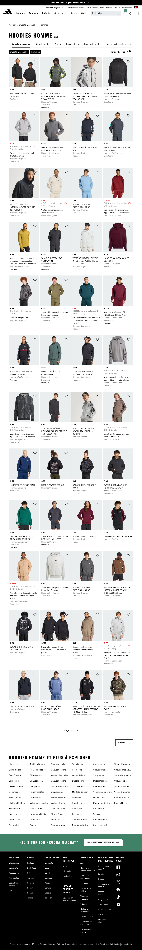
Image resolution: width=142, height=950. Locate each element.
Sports (73, 13)
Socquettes (35, 786)
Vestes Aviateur (16, 786)
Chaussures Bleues (36, 775)
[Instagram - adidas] (124, 875)
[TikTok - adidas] (124, 897)
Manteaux (13, 764)
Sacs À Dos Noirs (59, 786)
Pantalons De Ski (38, 814)
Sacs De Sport (15, 798)
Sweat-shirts (15, 814)
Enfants (46, 13)
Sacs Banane (15, 775)
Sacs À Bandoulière (36, 825)
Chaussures (60, 13)
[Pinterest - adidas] (124, 890)
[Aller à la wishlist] (130, 13)
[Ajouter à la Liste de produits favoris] (35, 62)
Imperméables (37, 792)
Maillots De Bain (17, 803)
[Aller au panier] (137, 13)
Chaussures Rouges (36, 820)
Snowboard (14, 809)
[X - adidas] (124, 882)
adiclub (117, 8)
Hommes (20, 13)
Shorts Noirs (57, 814)
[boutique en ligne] (7, 12)
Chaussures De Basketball (58, 809)
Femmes (33, 13)
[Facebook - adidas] (124, 867)
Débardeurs (15, 792)
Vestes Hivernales (59, 775)
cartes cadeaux (92, 8)
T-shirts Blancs (37, 764)
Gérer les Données (39, 944)
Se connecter (127, 8)
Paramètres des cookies (20, 944)
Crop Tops (14, 781)
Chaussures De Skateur (58, 770)
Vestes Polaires (58, 798)
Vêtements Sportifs (39, 803)
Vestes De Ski (36, 809)
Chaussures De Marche (58, 781)
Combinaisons (16, 770)
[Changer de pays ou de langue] (136, 8)
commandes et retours (76, 8)
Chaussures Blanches (36, 798)
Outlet (84, 13)
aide (63, 8)
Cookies (51, 944)
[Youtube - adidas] (124, 905)
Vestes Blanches (59, 803)
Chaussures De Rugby (58, 764)
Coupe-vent (14, 820)
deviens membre (106, 8)
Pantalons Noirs (38, 770)
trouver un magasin (53, 8)
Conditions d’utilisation (110, 944)
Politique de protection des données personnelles (77, 944)
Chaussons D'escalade (56, 792)
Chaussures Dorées (36, 781)
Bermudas (14, 825)
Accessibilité (126, 944)
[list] (71, 44)
